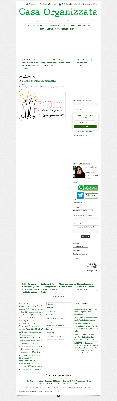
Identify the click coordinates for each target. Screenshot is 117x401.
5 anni (55, 87)
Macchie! (86, 25)
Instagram (88, 4)
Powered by (81, 131)
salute (36, 364)
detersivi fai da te (28, 318)
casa (24, 312)
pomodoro (32, 340)
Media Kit (50, 315)
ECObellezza (42, 25)
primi (40, 340)
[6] (61, 296)
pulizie (32, 343)
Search (49, 329)
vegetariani (23, 369)
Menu (42, 29)
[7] (63, 296)
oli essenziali (27, 335)
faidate (22, 329)
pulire (23, 343)
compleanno (62, 87)
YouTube (64, 4)
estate (36, 326)
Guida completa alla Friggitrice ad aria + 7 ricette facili (49, 62)
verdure (38, 369)
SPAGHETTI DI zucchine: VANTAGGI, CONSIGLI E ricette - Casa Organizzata (85, 345)
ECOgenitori (55, 25)
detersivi (37, 315)
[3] (56, 296)
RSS (97, 4)
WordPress (32, 392)
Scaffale (49, 29)
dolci (40, 318)
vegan (39, 366)
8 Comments (44, 87)
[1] (53, 296)
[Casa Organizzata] (58, 17)
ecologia (26, 321)
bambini (24, 309)
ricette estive (25, 352)
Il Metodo (31, 25)
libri (27, 332)
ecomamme (27, 324)
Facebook (43, 4)
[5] (60, 296)
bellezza (32, 309)
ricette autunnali (31, 349)
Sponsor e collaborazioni (57, 340)
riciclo (26, 358)
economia (25, 326)
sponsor (25, 366)
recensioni (23, 346)
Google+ (54, 4)
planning (23, 341)
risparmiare (27, 361)
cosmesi (32, 312)
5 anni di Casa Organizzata (39, 81)
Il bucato (65, 25)
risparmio (25, 364)
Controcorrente (61, 29)
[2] (55, 296)
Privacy (49, 322)
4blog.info (89, 387)
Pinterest (76, 4)
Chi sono (49, 304)
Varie (37, 87)
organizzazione (30, 338)
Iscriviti (85, 126)
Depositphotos (59, 387)
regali (30, 346)
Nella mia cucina (54, 336)
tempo (33, 366)
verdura (31, 369)
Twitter (32, 4)
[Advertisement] (58, 44)
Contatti (49, 308)
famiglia (31, 329)
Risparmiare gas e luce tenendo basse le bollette (85, 62)
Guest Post (50, 311)
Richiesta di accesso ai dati (59, 326)
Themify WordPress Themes (48, 392)
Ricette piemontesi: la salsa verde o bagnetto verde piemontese (85, 312)
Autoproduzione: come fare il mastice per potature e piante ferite (85, 329)
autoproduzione (30, 306)
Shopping (73, 29)
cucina (27, 315)
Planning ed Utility (54, 318)
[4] (58, 296)
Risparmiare (76, 25)
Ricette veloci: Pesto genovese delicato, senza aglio (85, 350)
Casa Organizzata (27, 87)
